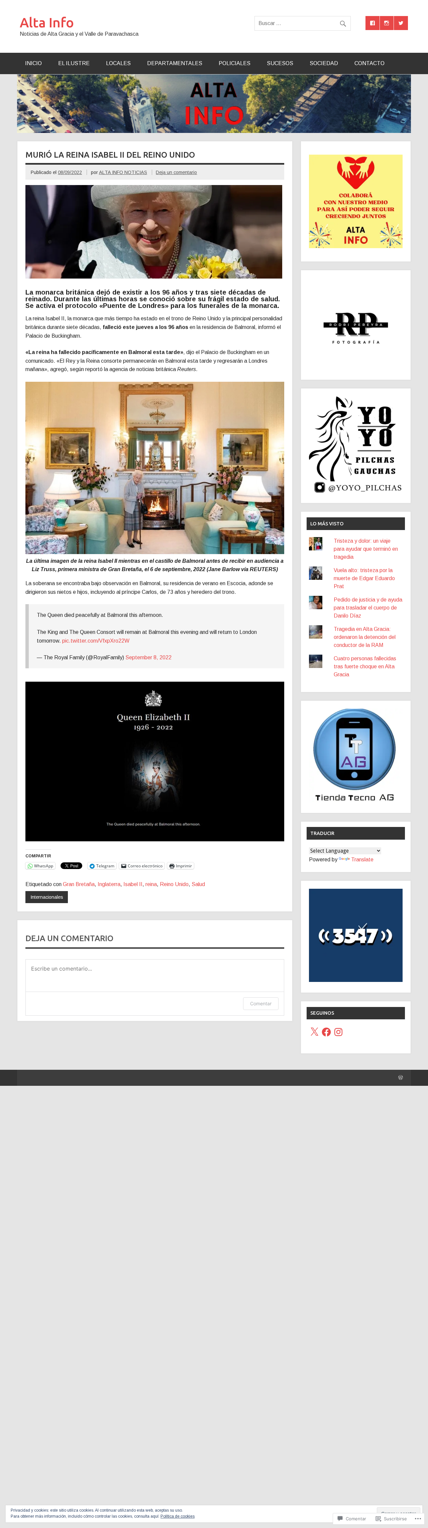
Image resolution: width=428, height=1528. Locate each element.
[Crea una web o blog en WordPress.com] (400, 1077)
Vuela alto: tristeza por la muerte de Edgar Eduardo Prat (364, 578)
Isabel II (132, 884)
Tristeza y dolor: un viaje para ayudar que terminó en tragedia (366, 549)
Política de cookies (177, 1516)
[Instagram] (338, 1032)
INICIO (33, 63)
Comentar (261, 1003)
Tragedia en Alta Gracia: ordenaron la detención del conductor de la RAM (365, 637)
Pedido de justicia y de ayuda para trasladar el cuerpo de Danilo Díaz (368, 608)
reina (151, 884)
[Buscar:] (302, 23)
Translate (362, 859)
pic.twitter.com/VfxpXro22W (95, 641)
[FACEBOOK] (372, 23)
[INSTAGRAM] (387, 23)
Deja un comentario (176, 172)
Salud (198, 884)
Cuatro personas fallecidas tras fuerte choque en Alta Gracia (365, 666)
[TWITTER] (401, 23)
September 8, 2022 (148, 657)
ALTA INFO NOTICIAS (123, 172)
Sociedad (324, 63)
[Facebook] (326, 1032)
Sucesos (280, 63)
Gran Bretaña (79, 884)
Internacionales (46, 897)
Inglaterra (109, 884)
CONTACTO (369, 63)
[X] (314, 1032)
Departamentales (174, 63)
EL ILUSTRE (74, 63)
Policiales (234, 63)
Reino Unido (174, 884)
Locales (118, 63)
